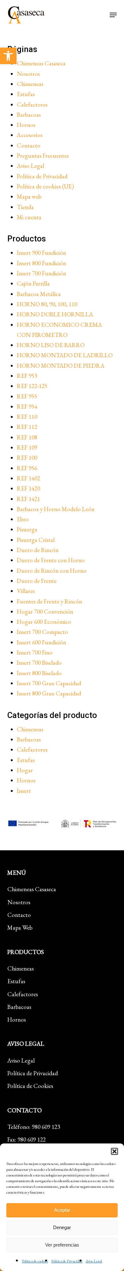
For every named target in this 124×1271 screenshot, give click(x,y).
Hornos (26, 125)
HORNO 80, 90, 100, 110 (47, 304)
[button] (8, 56)
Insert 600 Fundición (41, 642)
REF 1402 (28, 478)
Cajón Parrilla (33, 283)
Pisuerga (27, 529)
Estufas (26, 94)
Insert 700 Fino (34, 652)
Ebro (23, 519)
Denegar (62, 1227)
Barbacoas (29, 115)
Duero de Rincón (38, 550)
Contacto (28, 145)
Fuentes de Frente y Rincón (49, 601)
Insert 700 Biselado (39, 663)
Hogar (25, 770)
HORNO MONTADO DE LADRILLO (65, 355)
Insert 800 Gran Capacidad (49, 693)
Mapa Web (19, 928)
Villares (26, 591)
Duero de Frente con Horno (51, 560)
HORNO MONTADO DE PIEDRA (61, 366)
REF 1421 (28, 499)
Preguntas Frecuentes (43, 156)
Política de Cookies (30, 1086)
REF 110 (27, 417)
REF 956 (27, 468)
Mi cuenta (29, 217)
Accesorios (29, 135)
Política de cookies (35, 1261)
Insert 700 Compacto (42, 632)
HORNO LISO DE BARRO (51, 345)
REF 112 (27, 427)
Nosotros (28, 74)
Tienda (25, 207)
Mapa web (29, 197)
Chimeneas (30, 84)
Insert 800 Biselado (39, 673)
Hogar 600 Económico (44, 622)
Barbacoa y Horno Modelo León (55, 509)
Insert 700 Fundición (41, 273)
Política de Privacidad (66, 1261)
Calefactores (32, 105)
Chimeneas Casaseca (41, 63)
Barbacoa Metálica (39, 294)
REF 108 (27, 437)
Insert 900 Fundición (41, 253)
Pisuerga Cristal (36, 540)
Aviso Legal (94, 1261)
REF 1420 (28, 488)
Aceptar (62, 1210)
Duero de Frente (37, 581)
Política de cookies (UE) (45, 186)
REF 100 (27, 458)
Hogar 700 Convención (45, 612)
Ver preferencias (62, 1245)
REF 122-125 (32, 386)
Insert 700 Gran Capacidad (49, 683)
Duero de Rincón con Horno (51, 571)
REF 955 (27, 396)
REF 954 (27, 407)
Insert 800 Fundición (41, 263)
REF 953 (27, 376)
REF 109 (27, 447)
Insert (24, 791)
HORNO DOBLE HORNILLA (55, 314)
